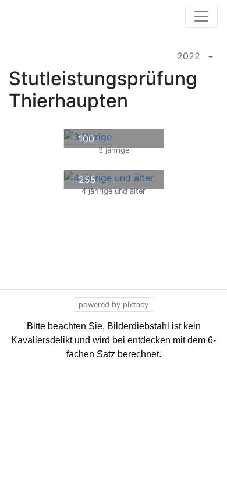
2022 (187, 56)
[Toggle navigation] (201, 16)
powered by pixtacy (113, 304)
